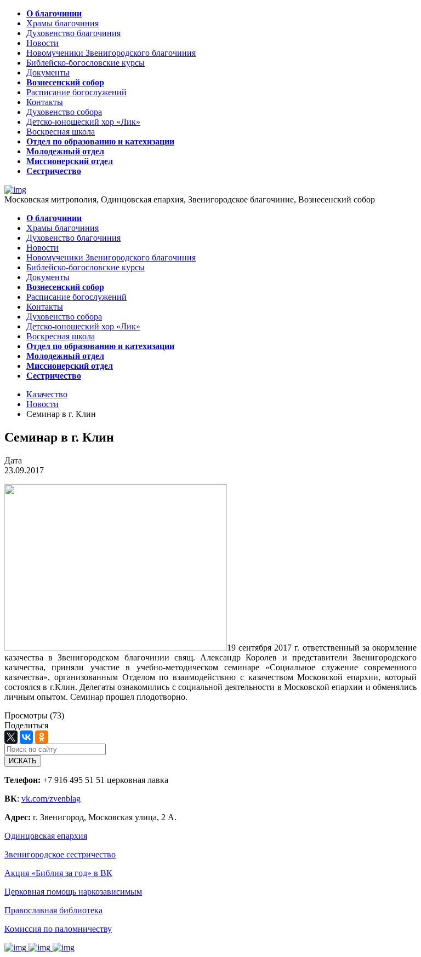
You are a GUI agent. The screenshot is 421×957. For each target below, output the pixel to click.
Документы (48, 72)
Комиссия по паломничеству (58, 928)
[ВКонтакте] (26, 737)
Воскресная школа (60, 131)
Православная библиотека (53, 910)
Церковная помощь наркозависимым (73, 891)
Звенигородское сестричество (60, 854)
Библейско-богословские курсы (85, 62)
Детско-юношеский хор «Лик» (83, 121)
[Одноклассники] (41, 737)
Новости (42, 43)
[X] (11, 737)
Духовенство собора (64, 112)
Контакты (44, 102)
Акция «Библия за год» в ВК (58, 873)
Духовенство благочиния (73, 33)
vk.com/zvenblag (51, 798)
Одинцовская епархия (45, 835)
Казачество (46, 394)
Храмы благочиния (62, 23)
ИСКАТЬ (23, 761)
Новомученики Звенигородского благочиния (111, 52)
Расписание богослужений (76, 92)
